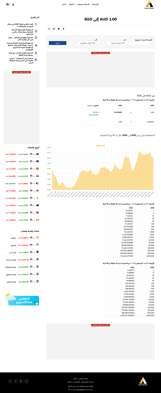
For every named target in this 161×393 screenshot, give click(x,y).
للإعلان (69, 382)
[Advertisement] (100, 70)
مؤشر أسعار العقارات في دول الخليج (80, 386)
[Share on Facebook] (63, 29)
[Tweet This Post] (59, 29)
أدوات (71, 4)
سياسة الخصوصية (87, 382)
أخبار (64, 4)
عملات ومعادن (82, 4)
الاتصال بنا (76, 382)
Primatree (80, 390)
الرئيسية (95, 4)
